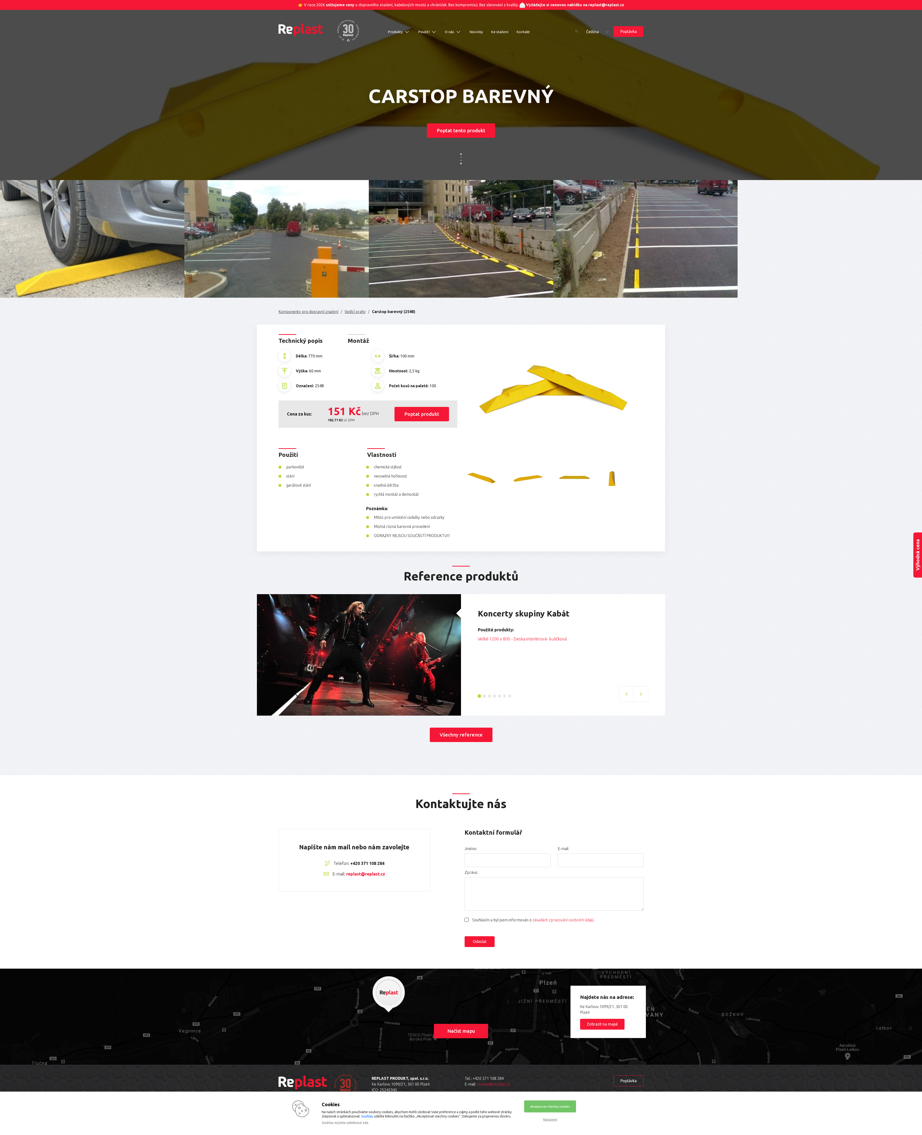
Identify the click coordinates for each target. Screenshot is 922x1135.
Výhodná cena (917, 555)
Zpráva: (471, 872)
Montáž (358, 341)
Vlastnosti (381, 455)
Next (651, 640)
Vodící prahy (355, 311)
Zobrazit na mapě (602, 1024)
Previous (474, 640)
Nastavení (550, 1119)
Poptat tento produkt (461, 130)
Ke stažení (499, 32)
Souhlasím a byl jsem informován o (533, 920)
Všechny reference (461, 734)
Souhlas (367, 1116)
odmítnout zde (357, 1123)
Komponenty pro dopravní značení (308, 311)
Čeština (592, 32)
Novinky (476, 32)
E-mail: (563, 848)
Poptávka (628, 31)
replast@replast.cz (365, 873)
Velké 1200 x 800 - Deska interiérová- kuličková (522, 638)
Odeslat (479, 941)
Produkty (395, 32)
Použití (424, 32)
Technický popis (301, 341)
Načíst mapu (461, 1031)
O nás (449, 32)
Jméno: (471, 848)
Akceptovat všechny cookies (550, 1106)
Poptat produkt (421, 414)
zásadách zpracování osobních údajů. (564, 920)
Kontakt (523, 32)
